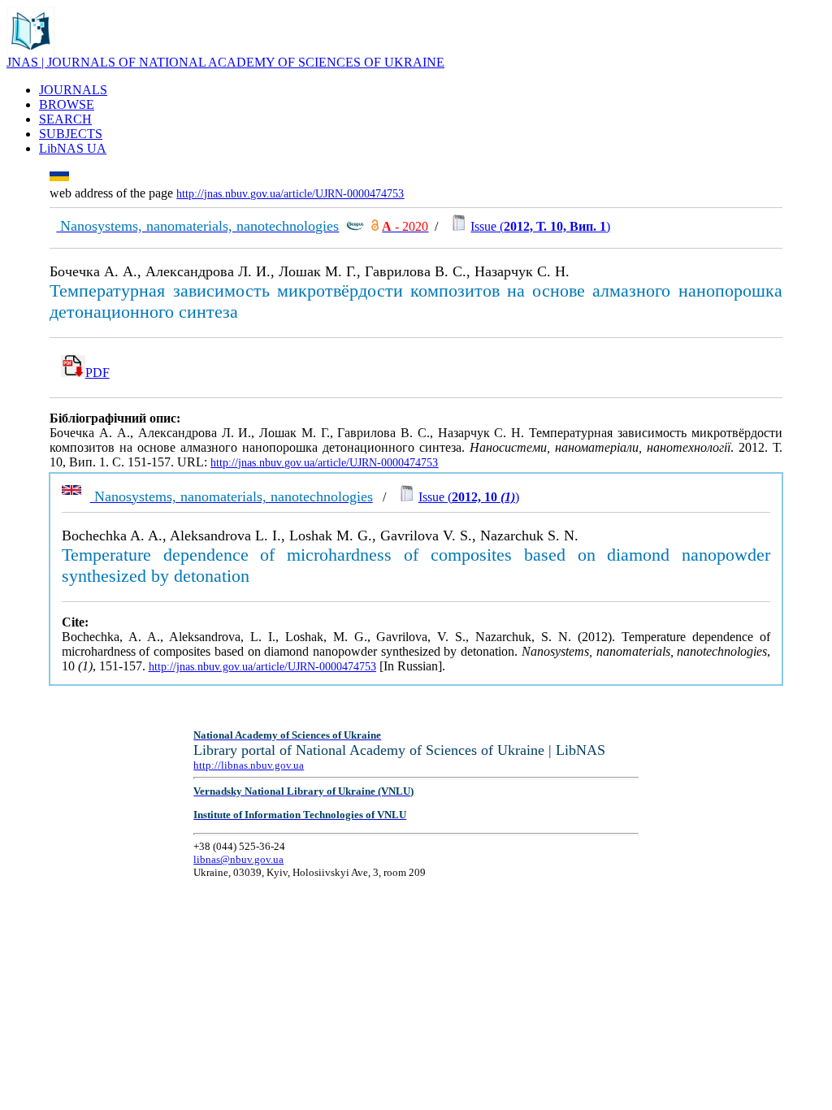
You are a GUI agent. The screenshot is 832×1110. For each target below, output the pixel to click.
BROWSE (66, 104)
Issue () (540, 226)
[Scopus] (355, 226)
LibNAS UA (72, 148)
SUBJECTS (70, 134)
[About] (30, 51)
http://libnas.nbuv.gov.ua (248, 765)
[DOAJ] (375, 226)
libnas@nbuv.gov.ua (238, 859)
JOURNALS (73, 90)
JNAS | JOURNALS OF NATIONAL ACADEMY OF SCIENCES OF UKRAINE (225, 62)
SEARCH (65, 119)
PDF (97, 372)
